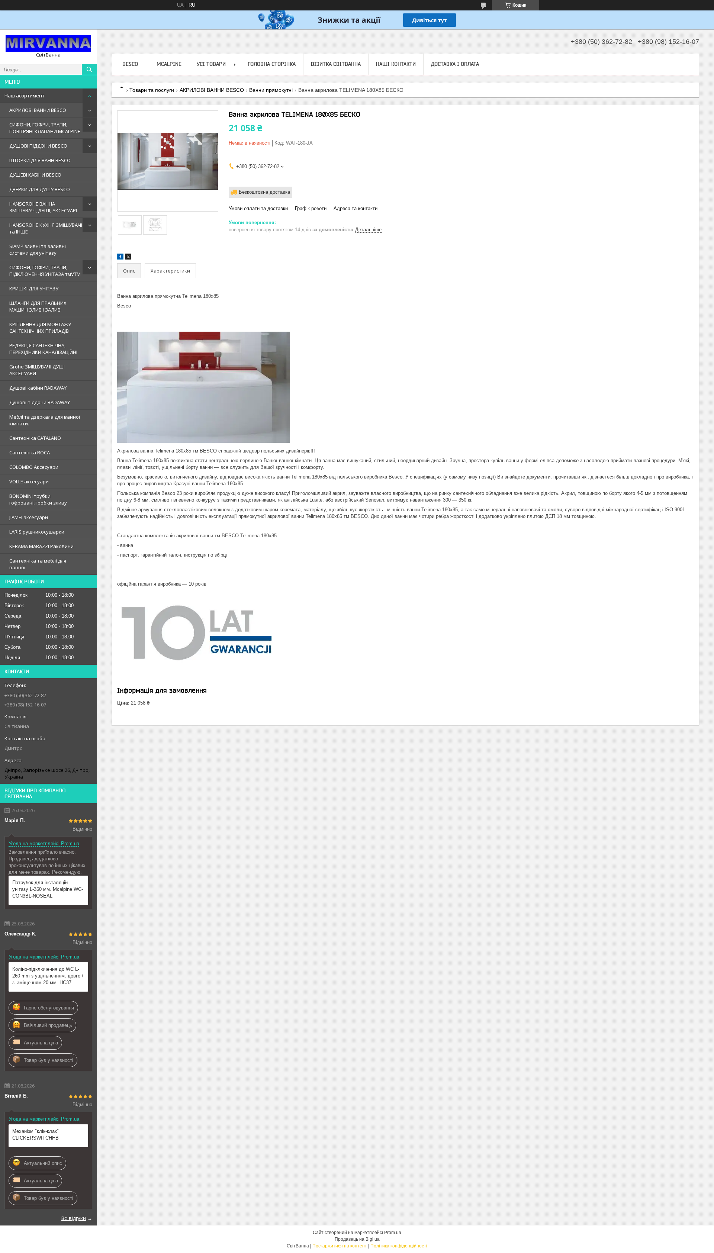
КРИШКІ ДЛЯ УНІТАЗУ (33, 288)
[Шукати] (89, 69)
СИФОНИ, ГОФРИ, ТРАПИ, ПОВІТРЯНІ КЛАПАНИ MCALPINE (44, 128)
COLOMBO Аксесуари (33, 467)
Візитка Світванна (336, 64)
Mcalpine (169, 64)
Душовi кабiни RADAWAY (38, 387)
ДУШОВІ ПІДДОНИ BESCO (38, 145)
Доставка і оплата (455, 64)
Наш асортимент (24, 95)
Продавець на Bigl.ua (357, 1239)
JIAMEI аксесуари (28, 517)
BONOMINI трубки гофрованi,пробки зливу (38, 499)
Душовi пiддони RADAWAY (39, 402)
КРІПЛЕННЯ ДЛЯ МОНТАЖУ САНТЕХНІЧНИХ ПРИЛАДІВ (40, 327)
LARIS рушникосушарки (36, 531)
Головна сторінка (272, 64)
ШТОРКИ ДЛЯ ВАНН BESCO (40, 160)
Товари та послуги (151, 90)
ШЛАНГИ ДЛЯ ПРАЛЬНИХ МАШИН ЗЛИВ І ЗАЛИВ (38, 306)
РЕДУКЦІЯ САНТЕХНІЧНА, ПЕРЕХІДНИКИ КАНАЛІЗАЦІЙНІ (43, 348)
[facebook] (120, 258)
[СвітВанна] (48, 43)
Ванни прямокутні (271, 90)
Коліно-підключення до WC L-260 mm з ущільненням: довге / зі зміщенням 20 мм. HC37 (47, 975)
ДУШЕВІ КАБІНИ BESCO (35, 174)
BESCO (130, 64)
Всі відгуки (73, 1218)
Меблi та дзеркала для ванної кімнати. (44, 420)
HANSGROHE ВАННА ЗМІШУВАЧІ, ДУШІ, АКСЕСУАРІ (43, 207)
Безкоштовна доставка (264, 192)
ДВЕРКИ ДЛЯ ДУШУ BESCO (39, 189)
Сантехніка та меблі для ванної (37, 564)
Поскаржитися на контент (339, 1246)
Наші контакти (396, 64)
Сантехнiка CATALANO (35, 438)
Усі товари (211, 64)
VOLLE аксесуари (29, 481)
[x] (128, 258)
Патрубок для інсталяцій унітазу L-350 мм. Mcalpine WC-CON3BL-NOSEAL (47, 889)
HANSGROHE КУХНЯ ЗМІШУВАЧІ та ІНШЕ (45, 228)
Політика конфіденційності (398, 1246)
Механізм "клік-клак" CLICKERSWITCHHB (35, 1134)
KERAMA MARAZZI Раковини (41, 546)
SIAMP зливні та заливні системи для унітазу (37, 249)
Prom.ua (392, 1232)
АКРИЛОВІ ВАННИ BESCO (37, 110)
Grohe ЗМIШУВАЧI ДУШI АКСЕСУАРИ (37, 370)
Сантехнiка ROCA (29, 452)
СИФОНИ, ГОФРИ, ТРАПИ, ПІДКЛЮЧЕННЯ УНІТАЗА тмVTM (45, 270)
